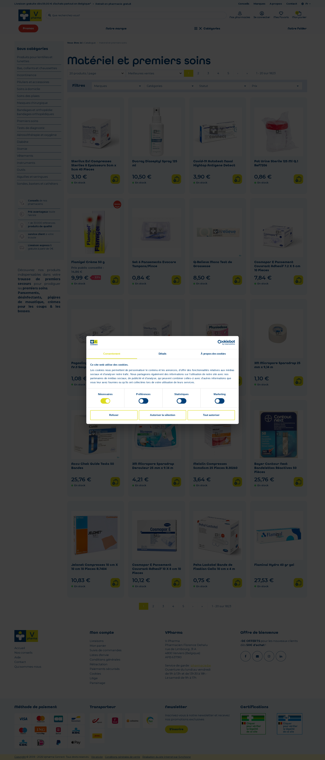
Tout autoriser (211, 415)
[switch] (143, 401)
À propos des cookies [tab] (213, 353)
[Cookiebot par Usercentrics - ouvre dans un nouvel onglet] (220, 342)
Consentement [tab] (111, 353)
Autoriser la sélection (162, 415)
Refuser (113, 415)
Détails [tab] (163, 353)
